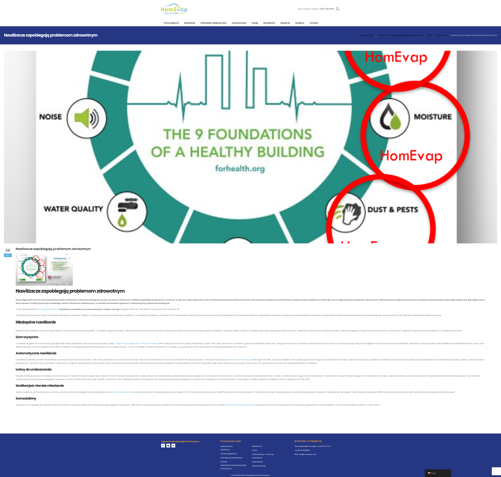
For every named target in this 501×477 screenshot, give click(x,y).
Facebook (163, 445)
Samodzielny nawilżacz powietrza (240, 405)
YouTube (168, 445)
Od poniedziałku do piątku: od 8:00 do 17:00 (313, 446)
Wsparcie (285, 22)
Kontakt (314, 22)
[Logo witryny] (174, 9)
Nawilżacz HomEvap (240, 359)
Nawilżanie (189, 22)
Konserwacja (226, 468)
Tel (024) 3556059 (302, 450)
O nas (255, 450)
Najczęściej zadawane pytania (233, 465)
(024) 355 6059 (327, 9)
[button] (338, 9)
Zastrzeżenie (257, 462)
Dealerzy (299, 22)
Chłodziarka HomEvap (125, 392)
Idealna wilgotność (229, 454)
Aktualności (269, 22)
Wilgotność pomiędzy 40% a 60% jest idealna (136, 343)
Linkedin (173, 445)
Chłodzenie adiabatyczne (213, 22)
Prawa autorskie (259, 466)
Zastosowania (239, 22)
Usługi (255, 22)
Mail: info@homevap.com (305, 454)
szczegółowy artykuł (48, 309)
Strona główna (171, 22)
